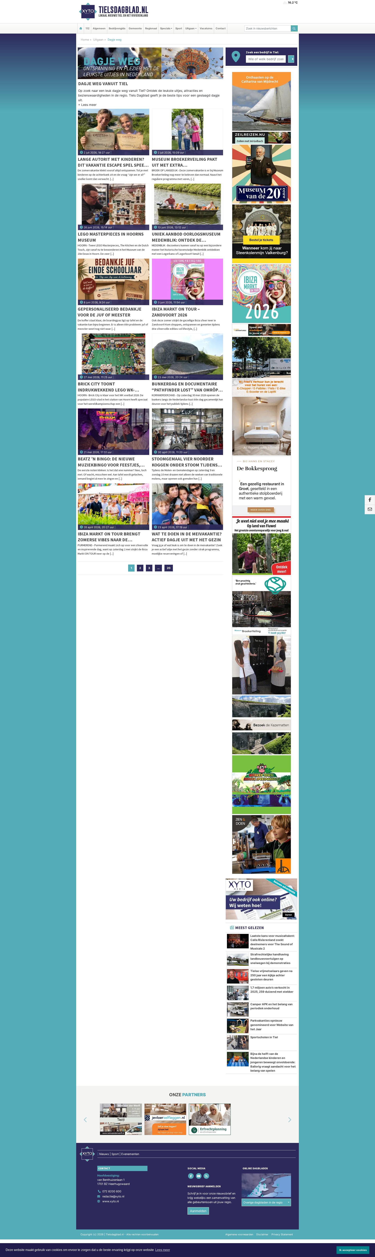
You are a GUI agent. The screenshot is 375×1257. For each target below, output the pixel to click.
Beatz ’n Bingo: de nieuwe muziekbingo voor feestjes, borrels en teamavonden (109, 462)
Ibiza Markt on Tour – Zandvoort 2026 (176, 312)
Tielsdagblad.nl (123, 9)
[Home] (80, 28)
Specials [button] (165, 28)
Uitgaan (98, 39)
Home (85, 39)
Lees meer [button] (162, 1250)
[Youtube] (199, 1176)
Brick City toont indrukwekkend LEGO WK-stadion (106, 387)
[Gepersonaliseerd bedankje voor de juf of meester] (113, 282)
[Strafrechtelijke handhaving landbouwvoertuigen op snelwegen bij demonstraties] (238, 959)
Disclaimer (262, 1234)
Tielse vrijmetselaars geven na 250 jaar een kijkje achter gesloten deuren (271, 975)
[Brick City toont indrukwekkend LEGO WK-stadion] (113, 356)
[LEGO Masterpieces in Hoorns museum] (113, 207)
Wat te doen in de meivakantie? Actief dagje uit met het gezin (187, 536)
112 (87, 28)
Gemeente (135, 28)
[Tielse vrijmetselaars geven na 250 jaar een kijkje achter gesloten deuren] (238, 976)
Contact (221, 28)
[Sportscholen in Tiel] (238, 1042)
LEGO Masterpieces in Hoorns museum (111, 237)
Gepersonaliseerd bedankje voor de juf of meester (109, 312)
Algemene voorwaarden (239, 1234)
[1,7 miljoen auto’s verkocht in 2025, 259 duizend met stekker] (238, 992)
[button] (87, 105)
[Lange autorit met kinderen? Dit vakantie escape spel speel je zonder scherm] (113, 132)
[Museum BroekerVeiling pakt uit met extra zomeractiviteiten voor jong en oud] (187, 132)
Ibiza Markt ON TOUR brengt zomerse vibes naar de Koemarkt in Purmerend (109, 537)
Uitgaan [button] (190, 28)
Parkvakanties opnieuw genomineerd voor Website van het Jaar (271, 1025)
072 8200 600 (111, 1191)
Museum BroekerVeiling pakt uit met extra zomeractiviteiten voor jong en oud (185, 162)
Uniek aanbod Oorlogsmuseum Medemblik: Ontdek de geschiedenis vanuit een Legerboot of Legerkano (186, 237)
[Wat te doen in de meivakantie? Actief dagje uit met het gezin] (187, 506)
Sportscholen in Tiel (264, 1037)
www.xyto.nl (110, 1201)
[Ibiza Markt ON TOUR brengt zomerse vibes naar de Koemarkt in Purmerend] (113, 506)
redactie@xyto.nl (113, 1196)
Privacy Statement (282, 1234)
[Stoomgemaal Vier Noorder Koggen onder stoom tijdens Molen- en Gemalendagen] (187, 431)
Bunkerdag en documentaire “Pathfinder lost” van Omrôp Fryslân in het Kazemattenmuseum (185, 387)
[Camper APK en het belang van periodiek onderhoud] (238, 1009)
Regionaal (151, 28)
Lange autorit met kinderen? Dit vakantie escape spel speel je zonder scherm (112, 162)
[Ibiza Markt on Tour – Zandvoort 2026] (187, 282)
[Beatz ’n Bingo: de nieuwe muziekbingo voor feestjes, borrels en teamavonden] (113, 431)
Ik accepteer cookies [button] (353, 1250)
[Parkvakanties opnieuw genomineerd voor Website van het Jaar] (238, 1025)
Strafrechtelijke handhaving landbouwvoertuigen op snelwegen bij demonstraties (270, 958)
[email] (370, 509)
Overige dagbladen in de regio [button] (263, 1202)
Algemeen (99, 28)
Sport (178, 28)
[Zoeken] (294, 28)
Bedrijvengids (117, 28)
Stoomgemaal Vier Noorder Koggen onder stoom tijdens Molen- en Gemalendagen (185, 462)
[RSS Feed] (206, 1176)
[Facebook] (191, 1176)
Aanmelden (198, 1211)
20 (169, 568)
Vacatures (206, 28)
